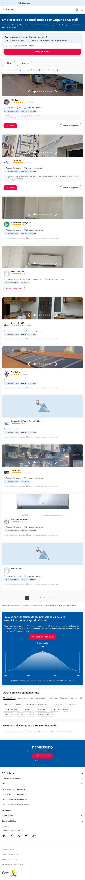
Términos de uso (8, 849)
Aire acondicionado (37, 605)
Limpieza (8, 704)
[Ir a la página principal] (8, 9)
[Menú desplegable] (83, 9)
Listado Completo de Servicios (14, 795)
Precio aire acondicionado (14, 732)
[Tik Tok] (34, 836)
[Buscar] (77, 9)
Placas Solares (43, 704)
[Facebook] (11, 836)
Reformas (53, 698)
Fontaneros (55, 709)
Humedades (71, 704)
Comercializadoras (25, 698)
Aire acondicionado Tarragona (54, 605)
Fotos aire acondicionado (37, 732)
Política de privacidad (10, 854)
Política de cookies (9, 860)
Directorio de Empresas (13, 605)
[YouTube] (26, 836)
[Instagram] (4, 836)
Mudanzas (63, 698)
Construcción (41, 698)
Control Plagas (41, 709)
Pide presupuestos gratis (42, 637)
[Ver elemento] (34, 92)
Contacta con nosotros (11, 831)
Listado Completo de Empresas (14, 800)
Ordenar (25, 63)
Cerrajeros (27, 709)
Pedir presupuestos (42, 52)
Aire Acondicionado (12, 709)
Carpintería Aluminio (45, 714)
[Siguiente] (56, 92)
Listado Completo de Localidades (15, 805)
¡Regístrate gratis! (24, 3)
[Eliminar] (20, 70)
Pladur (65, 709)
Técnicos (73, 698)
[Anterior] (29, 92)
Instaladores (25, 605)
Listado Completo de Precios (13, 789)
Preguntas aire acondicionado (61, 732)
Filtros (9, 63)
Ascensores (9, 714)
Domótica (20, 714)
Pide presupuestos (42, 756)
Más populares (9, 698)
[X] (19, 836)
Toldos (31, 714)
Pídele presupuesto (71, 126)
